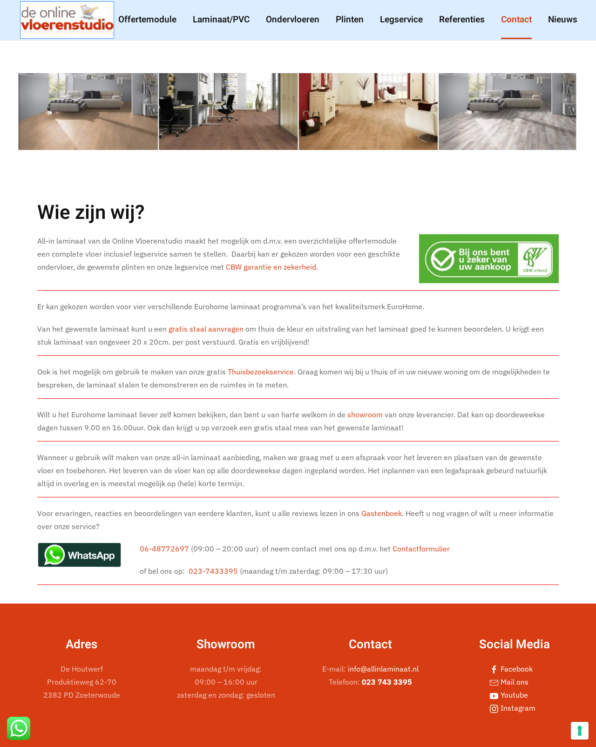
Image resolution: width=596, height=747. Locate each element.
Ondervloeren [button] (292, 19)
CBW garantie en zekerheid (271, 267)
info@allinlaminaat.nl (383, 668)
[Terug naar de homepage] (67, 20)
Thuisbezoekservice (261, 371)
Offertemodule (147, 19)
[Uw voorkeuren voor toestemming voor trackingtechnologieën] (580, 731)
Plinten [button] (350, 19)
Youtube (513, 694)
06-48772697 (164, 548)
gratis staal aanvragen (206, 328)
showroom (365, 414)
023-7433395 (213, 571)
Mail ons (513, 681)
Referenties (462, 19)
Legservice (401, 19)
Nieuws (562, 19)
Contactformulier (421, 548)
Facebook (516, 668)
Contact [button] (516, 19)
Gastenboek (381, 513)
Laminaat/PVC (221, 19)
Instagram (517, 708)
